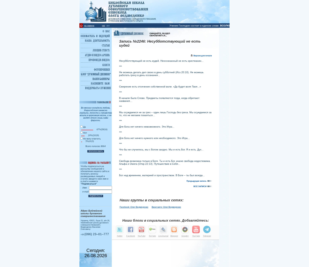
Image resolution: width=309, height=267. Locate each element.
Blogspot (174, 236)
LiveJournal (163, 236)
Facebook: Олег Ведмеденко (134, 207)
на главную (89, 26)
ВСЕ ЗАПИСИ (200, 186)
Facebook (130, 236)
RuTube (152, 236)
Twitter (119, 236)
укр (103, 26)
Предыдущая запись (197, 181)
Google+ (185, 236)
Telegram (207, 236)
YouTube (141, 236)
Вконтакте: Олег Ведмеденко (166, 207)
